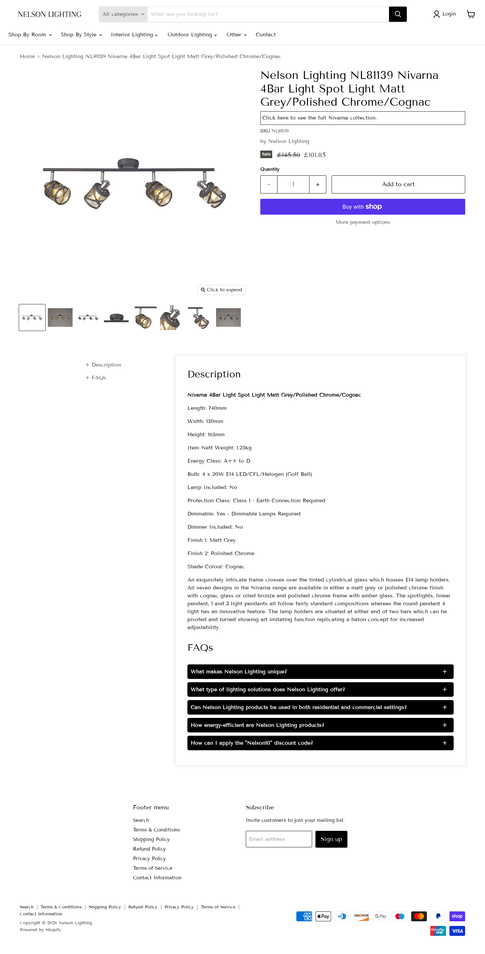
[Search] (398, 14)
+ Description (103, 365)
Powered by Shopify (40, 930)
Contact (266, 34)
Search (141, 820)
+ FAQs (95, 377)
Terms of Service (153, 868)
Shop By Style (79, 34)
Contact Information (157, 878)
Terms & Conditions (156, 830)
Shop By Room (28, 34)
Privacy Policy (149, 859)
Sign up (331, 839)
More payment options (363, 222)
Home (27, 56)
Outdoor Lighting (191, 34)
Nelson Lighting (288, 141)
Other (235, 34)
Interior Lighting (133, 34)
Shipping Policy (151, 839)
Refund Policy (149, 849)
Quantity (269, 169)
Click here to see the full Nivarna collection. (319, 118)
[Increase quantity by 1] (317, 184)
